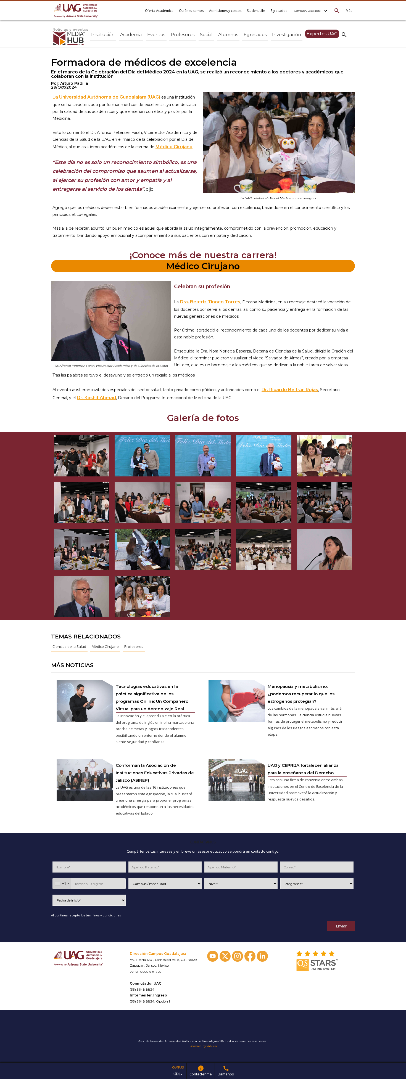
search (344, 34)
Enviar (341, 926)
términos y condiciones (103, 915)
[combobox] (62, 883)
